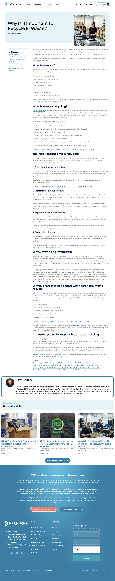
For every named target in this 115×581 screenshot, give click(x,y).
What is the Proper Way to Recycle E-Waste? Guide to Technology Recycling (68, 149)
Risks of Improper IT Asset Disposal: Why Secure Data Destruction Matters (58, 363)
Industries (37, 4)
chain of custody (53, 145)
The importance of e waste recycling (17, 60)
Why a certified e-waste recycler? (16, 69)
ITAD (28, 4)
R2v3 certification (78, 325)
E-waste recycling (39, 110)
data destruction (45, 129)
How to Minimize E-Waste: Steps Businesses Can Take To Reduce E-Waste (67, 186)
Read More (5, 453)
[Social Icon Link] (7, 553)
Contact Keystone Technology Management (47, 354)
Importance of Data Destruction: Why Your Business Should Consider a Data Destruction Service (65, 365)
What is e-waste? (14, 54)
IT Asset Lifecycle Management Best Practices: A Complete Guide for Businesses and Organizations (66, 367)
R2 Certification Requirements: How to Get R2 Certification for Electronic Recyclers (61, 370)
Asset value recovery (41, 135)
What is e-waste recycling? (17, 57)
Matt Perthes (16, 34)
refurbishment (62, 132)
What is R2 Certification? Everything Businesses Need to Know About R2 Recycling (94, 443)
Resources (48, 4)
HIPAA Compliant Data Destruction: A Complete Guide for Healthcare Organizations (18, 443)
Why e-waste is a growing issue (17, 65)
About (58, 4)
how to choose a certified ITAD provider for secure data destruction (66, 321)
